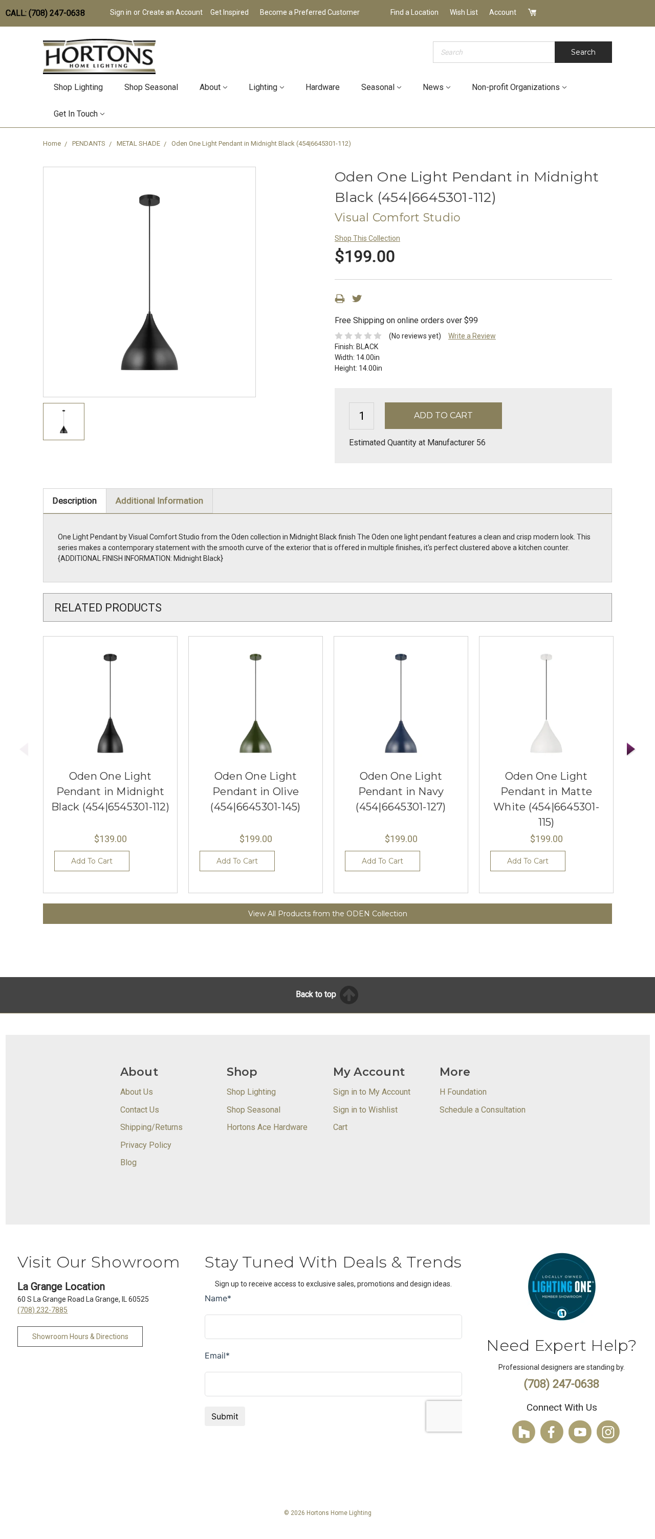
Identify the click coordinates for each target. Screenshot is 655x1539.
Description (75, 500)
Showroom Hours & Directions (80, 1336)
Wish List (464, 12)
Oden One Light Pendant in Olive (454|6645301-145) (255, 791)
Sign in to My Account (371, 1092)
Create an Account (172, 12)
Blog (128, 1162)
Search (583, 52)
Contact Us (139, 1110)
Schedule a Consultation (483, 1110)
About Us (136, 1092)
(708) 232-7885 (42, 1310)
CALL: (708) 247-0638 (45, 13)
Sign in (121, 12)
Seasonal (378, 87)
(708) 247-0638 (561, 1383)
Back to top (317, 994)
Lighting (263, 87)
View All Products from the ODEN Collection (327, 913)
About (210, 87)
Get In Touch (76, 114)
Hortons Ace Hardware (267, 1127)
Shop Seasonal (151, 87)
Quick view (110, 703)
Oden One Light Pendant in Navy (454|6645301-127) (401, 791)
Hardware (322, 87)
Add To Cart (92, 861)
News (433, 87)
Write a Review (472, 336)
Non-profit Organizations (516, 87)
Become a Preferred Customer (310, 12)
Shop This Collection (367, 238)
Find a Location (414, 12)
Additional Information (159, 500)
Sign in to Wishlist (365, 1110)
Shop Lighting (78, 87)
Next (631, 749)
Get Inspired (229, 12)
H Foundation (463, 1092)
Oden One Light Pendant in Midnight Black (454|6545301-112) (110, 791)
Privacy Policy (145, 1145)
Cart (340, 1127)
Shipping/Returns (151, 1127)
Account (502, 12)
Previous (24, 749)
